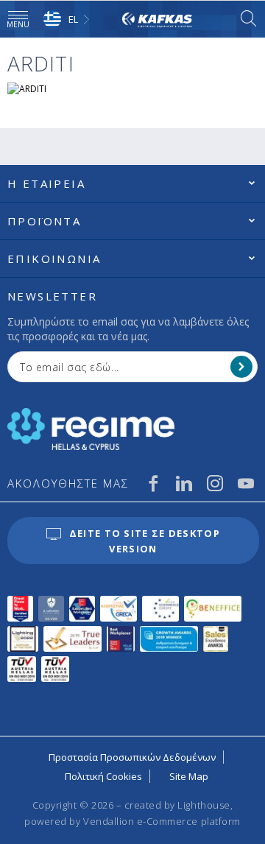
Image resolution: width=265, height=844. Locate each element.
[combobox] (68, 19)
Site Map (188, 776)
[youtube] (246, 483)
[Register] (241, 367)
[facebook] (153, 483)
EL (73, 19)
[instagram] (215, 483)
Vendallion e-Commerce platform (162, 821)
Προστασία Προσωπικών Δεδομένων (132, 757)
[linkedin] (184, 483)
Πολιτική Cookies (103, 776)
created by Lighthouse (177, 805)
